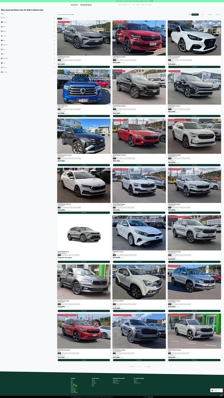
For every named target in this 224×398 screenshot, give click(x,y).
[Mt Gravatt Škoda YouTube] (152, 1)
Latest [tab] (203, 14)
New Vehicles (124, 4)
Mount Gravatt (121, 1)
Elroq (72, 384)
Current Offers (94, 383)
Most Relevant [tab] (195, 14)
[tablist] (206, 14)
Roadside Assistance (116, 383)
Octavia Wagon (73, 388)
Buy (129, 4)
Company (149, 4)
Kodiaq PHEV (73, 392)
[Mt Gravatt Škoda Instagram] (151, 1)
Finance (137, 4)
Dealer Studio (150, 396)
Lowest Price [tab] (217, 14)
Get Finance (83, 66)
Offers (142, 4)
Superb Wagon (73, 390)
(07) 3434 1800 (144, 1)
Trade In (93, 386)
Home (120, 4)
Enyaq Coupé (73, 386)
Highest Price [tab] (210, 14)
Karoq (72, 383)
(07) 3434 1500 (129, 1)
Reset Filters (60, 18)
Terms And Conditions (137, 383)
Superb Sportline (73, 389)
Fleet (146, 4)
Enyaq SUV (72, 385)
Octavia (72, 387)
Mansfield (137, 1)
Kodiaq (72, 391)
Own (133, 4)
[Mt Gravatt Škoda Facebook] (149, 1)
